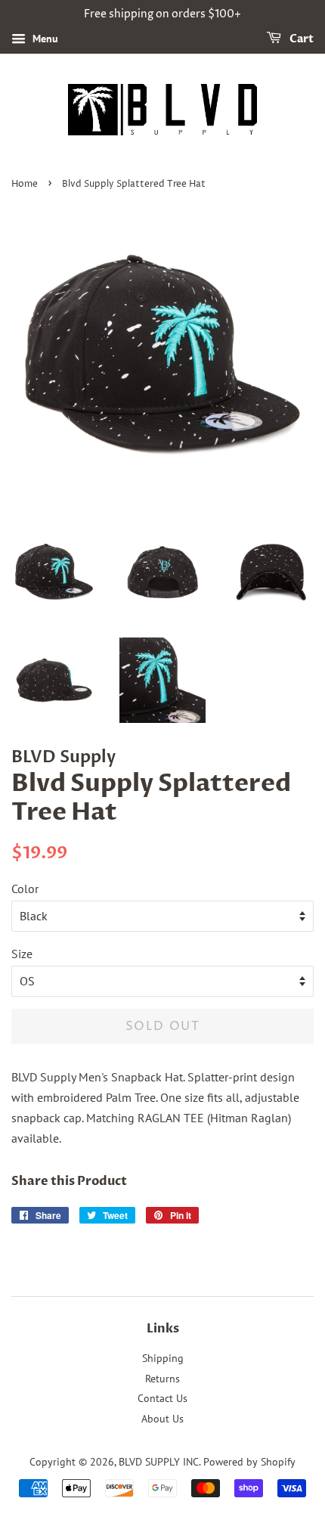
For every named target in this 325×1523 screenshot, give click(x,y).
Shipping (163, 1358)
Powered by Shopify (249, 1462)
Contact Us (162, 1398)
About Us (162, 1418)
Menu (43, 38)
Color (25, 888)
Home (24, 184)
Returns (162, 1378)
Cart (300, 39)
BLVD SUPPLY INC (159, 1462)
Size (21, 953)
